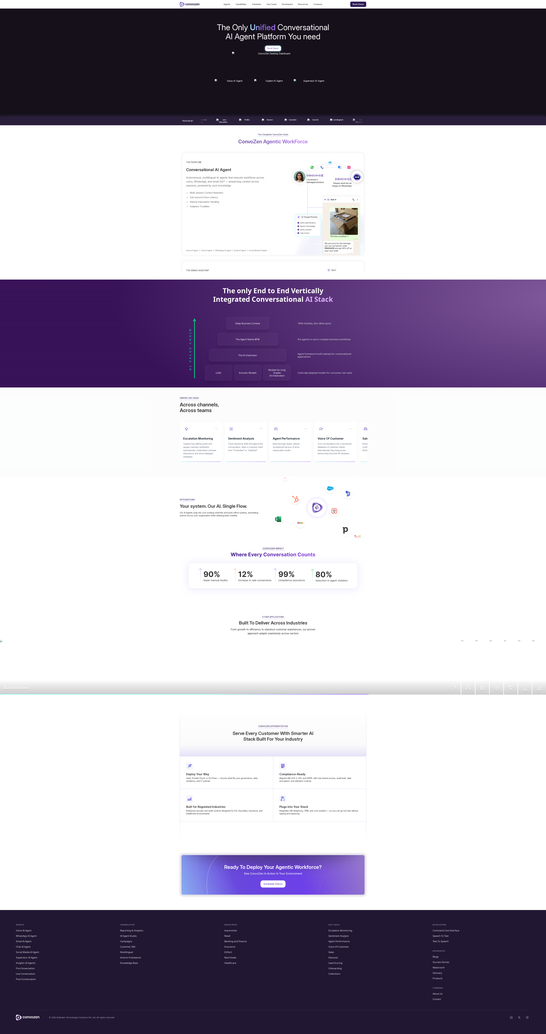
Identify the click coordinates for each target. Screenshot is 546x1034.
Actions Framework (130, 957)
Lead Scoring (335, 963)
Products (437, 978)
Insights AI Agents (25, 963)
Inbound (333, 957)
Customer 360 (127, 946)
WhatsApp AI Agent (26, 935)
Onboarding (335, 968)
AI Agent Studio (128, 935)
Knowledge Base (129, 963)
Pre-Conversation (25, 968)
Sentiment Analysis (338, 935)
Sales (331, 952)
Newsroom (439, 967)
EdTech (228, 952)
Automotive (230, 930)
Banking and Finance (235, 941)
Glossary (437, 972)
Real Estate (230, 957)
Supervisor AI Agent (26, 957)
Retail (227, 935)
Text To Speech (441, 941)
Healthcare (230, 963)
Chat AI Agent (206, 250)
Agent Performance (339, 941)
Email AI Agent (240, 250)
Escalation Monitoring (340, 930)
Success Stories (441, 962)
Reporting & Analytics (131, 930)
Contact (437, 999)
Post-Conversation (26, 979)
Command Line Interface (446, 930)
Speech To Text (441, 935)
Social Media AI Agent (258, 250)
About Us (438, 993)
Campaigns (126, 941)
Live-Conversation (25, 973)
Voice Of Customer (338, 946)
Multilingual (126, 952)
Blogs (436, 956)
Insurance (229, 946)
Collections (334, 973)
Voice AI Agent (192, 250)
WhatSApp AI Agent (223, 250)
